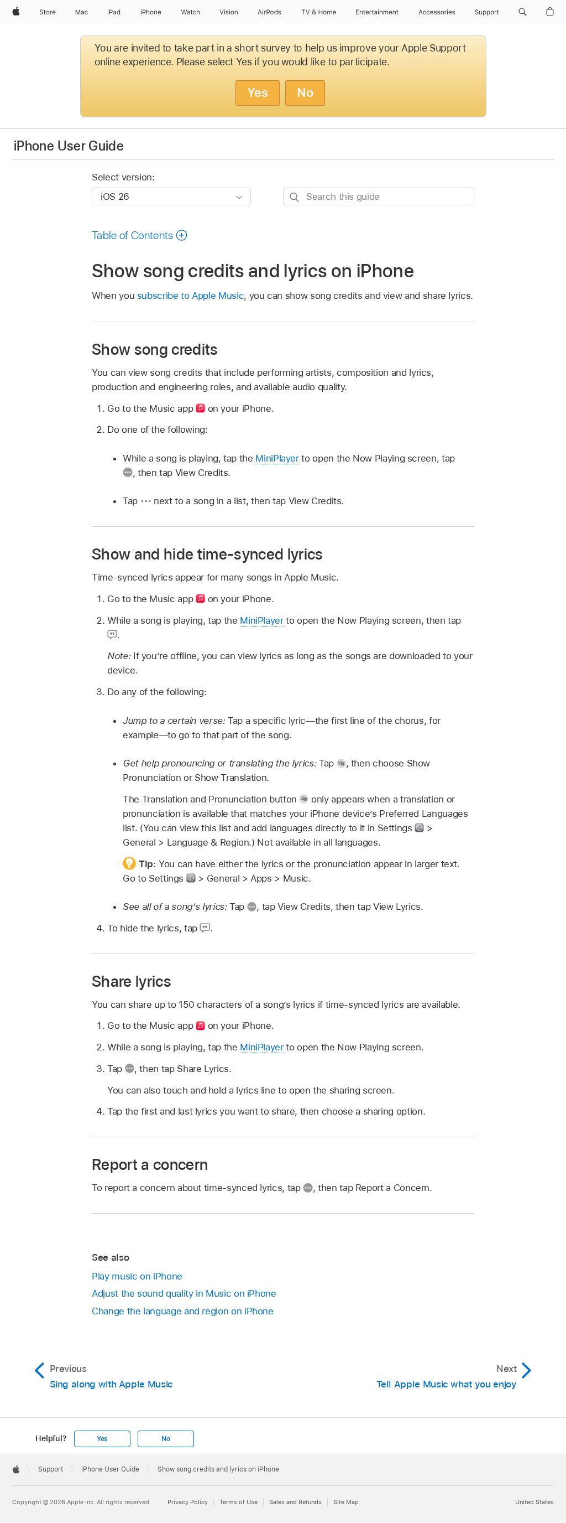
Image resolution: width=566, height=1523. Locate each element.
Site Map (346, 1502)
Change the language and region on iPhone (183, 1311)
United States (534, 1502)
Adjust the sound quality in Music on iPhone (184, 1293)
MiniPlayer (276, 458)
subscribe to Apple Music (190, 295)
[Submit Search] (295, 197)
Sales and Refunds (295, 1502)
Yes (257, 92)
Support (50, 1469)
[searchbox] (378, 196)
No (305, 92)
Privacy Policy (187, 1502)
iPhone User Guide (69, 146)
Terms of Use (238, 1502)
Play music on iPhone (137, 1276)
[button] (522, 12)
